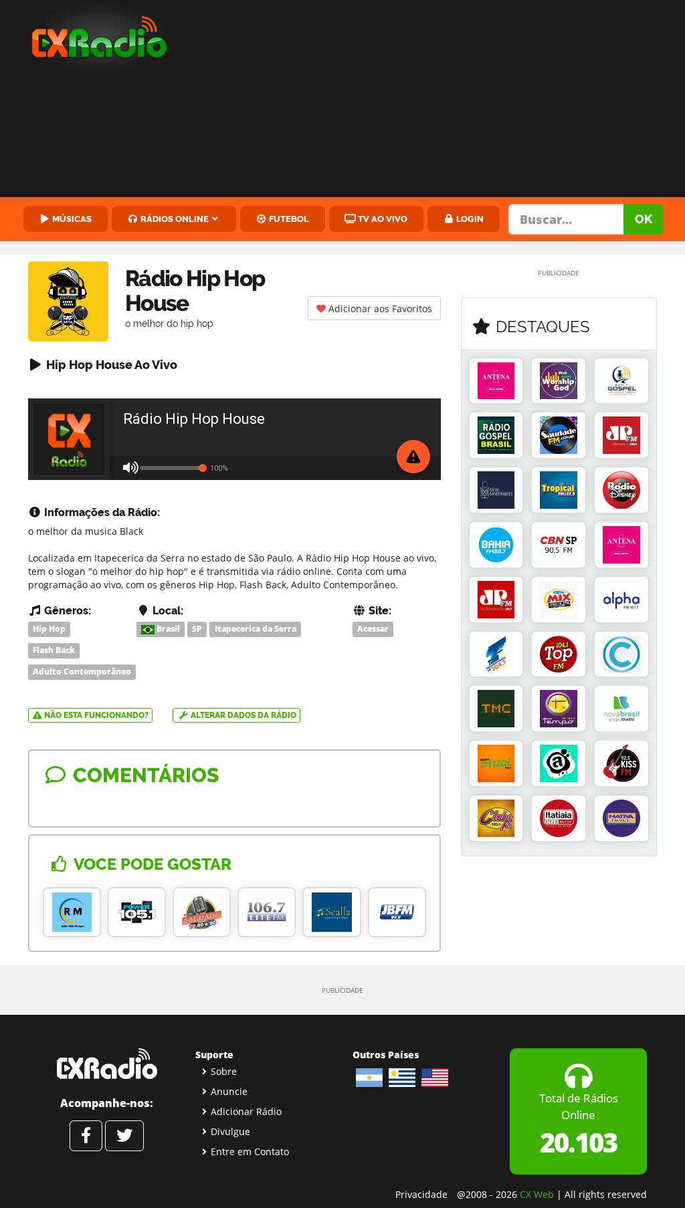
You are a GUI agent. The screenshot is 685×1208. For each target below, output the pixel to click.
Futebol (288, 218)
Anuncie (229, 1091)
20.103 (578, 1142)
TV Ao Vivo (381, 218)
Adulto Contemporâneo (82, 671)
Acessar (373, 628)
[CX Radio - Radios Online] (106, 1063)
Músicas (71, 218)
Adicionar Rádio (246, 1111)
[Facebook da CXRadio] (86, 1135)
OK (643, 219)
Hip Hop (49, 628)
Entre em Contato (250, 1151)
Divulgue (230, 1131)
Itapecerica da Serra (255, 628)
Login (469, 218)
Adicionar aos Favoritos (379, 308)
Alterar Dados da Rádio (242, 715)
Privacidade (421, 1194)
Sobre (224, 1071)
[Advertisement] (438, 100)
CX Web (537, 1194)
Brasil (167, 628)
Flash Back (54, 650)
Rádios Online (173, 218)
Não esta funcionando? (95, 715)
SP (197, 628)
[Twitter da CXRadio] (124, 1135)
